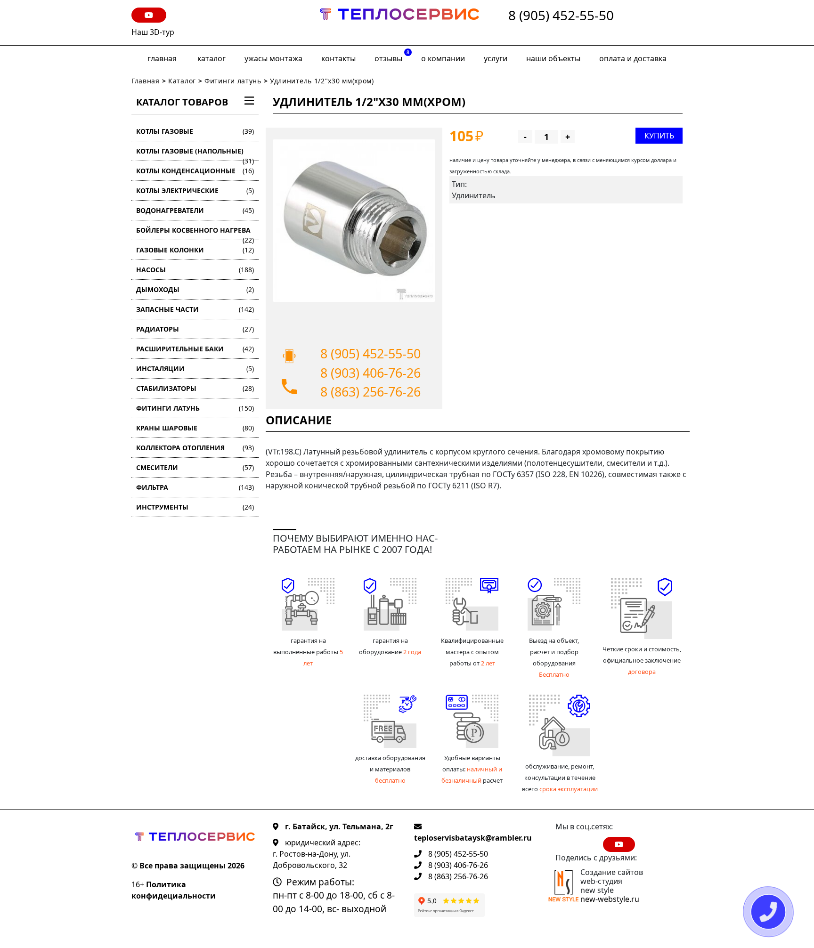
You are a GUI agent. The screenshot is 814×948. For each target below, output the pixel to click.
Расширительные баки (195, 348)
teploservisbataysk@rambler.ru (473, 838)
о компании (443, 58)
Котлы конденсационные (195, 170)
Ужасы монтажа (273, 58)
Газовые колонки (195, 249)
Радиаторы (195, 328)
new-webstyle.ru (609, 899)
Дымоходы (195, 289)
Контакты (338, 58)
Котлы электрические (195, 190)
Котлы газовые (195, 131)
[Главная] (399, 23)
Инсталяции (195, 368)
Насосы (195, 269)
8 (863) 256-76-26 (370, 391)
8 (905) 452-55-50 (561, 16)
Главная (162, 58)
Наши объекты (553, 58)
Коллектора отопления (195, 447)
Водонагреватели (195, 210)
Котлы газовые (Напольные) (195, 153)
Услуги (495, 58)
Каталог (211, 58)
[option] (354, 220)
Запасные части (195, 309)
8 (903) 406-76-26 (370, 372)
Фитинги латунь (232, 80)
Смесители (195, 467)
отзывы (391, 56)
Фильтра (195, 487)
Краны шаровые (195, 427)
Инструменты (195, 506)
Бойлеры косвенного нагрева (195, 233)
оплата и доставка (633, 58)
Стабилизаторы (195, 388)
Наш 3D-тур (152, 32)
